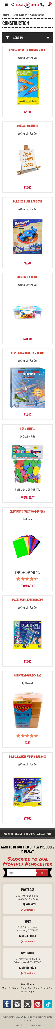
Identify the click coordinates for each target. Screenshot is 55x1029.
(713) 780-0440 (27, 936)
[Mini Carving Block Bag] (27, 710)
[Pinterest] (38, 1007)
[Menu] (6, 5)
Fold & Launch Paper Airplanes (27, 756)
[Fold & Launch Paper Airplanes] (27, 791)
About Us (8, 833)
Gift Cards (29, 833)
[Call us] (42, 5)
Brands (18, 833)
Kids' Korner (20, 14)
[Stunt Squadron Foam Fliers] (27, 387)
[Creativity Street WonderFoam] (27, 546)
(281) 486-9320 (27, 967)
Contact (41, 833)
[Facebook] (7, 1007)
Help (49, 833)
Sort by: (18, 38)
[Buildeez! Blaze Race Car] (27, 236)
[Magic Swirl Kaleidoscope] (27, 634)
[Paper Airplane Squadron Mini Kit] (27, 85)
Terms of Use (35, 1025)
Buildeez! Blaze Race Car (27, 201)
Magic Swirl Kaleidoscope (27, 600)
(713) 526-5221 (27, 904)
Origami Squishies (27, 126)
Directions (29, 909)
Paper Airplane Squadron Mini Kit (27, 50)
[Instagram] (17, 1007)
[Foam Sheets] (27, 463)
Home (6, 14)
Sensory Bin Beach (27, 277)
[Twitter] (28, 1007)
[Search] (13, 5)
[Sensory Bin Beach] (27, 312)
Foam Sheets (27, 428)
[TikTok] (48, 1007)
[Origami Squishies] (27, 160)
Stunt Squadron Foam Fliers (27, 353)
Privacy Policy (20, 1025)
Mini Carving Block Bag (27, 675)
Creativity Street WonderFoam (27, 511)
